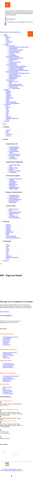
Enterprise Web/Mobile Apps (10, 352)
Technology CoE (7, 392)
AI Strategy (6, 343)
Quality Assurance (7, 377)
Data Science (6, 342)
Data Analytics (6, 340)
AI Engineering (6, 344)
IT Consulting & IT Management (11, 376)
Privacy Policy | (8, 470)
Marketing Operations (8, 367)
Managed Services (7, 380)
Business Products (7, 353)
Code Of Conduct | (16, 470)
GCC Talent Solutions (8, 393)
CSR (22, 470)
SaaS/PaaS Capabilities (8, 355)
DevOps (5, 356)
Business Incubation (8, 391)
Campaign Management (9, 364)
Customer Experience (8, 363)
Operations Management (9, 378)
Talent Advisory (7, 389)
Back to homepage (4, 311)
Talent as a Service (7, 387)
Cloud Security (6, 339)
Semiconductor (6, 357)
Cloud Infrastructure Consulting (10, 337)
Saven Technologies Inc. (11, 469)
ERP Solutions (6, 381)
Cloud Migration (7, 338)
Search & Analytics (7, 366)
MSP (4, 388)
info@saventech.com (10, 19)
